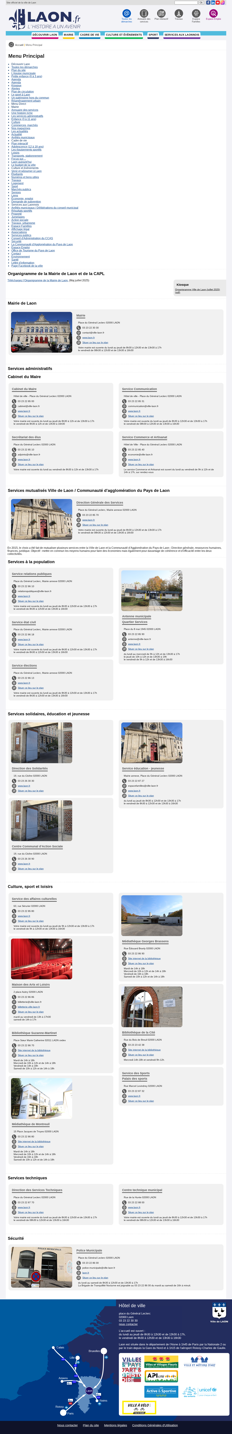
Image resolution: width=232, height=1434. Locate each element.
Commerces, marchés (24, 125)
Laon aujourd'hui (21, 161)
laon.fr (85, 1272)
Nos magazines (20, 128)
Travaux (16, 180)
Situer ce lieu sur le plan (95, 342)
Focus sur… (18, 158)
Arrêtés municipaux (23, 137)
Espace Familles (21, 226)
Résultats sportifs (21, 210)
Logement (17, 183)
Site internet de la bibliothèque (34, 1050)
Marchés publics (21, 189)
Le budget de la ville (23, 165)
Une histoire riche (22, 113)
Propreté (16, 213)
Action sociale (19, 220)
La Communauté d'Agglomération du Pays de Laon (42, 244)
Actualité (16, 134)
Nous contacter (67, 1425)
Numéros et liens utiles (25, 177)
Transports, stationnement (26, 155)
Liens (14, 195)
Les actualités (19, 131)
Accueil (19, 45)
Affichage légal (20, 229)
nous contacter (128, 1324)
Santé (15, 259)
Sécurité (16, 241)
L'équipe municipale (23, 73)
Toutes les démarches (24, 67)
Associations (19, 232)
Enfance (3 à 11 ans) (23, 119)
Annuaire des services (24, 109)
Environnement (20, 256)
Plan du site (18, 70)
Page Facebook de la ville (27, 265)
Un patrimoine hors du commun (30, 97)
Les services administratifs (27, 116)
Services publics (21, 235)
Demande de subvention (26, 201)
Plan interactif (19, 143)
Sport (153, 34)
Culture (15, 122)
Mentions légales (115, 1425)
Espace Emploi (20, 247)
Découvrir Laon (45, 34)
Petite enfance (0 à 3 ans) (26, 76)
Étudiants (17, 174)
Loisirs (15, 152)
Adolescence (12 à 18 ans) (27, 146)
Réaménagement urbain (26, 100)
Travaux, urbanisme (23, 223)
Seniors (16, 192)
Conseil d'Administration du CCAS (32, 238)
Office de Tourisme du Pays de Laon (33, 250)
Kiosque (16, 85)
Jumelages (18, 216)
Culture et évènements (124, 34)
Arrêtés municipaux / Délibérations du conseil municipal (44, 207)
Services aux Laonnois (182, 34)
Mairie (68, 34)
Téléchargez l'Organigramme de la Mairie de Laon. (37, 280)
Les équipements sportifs (26, 149)
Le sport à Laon (20, 94)
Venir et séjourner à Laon (26, 171)
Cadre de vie (89, 34)
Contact (16, 253)
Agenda (16, 79)
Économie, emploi (22, 198)
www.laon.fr (88, 337)
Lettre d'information (22, 262)
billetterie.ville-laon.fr (29, 1006)
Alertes (15, 88)
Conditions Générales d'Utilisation (155, 1425)
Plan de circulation (22, 91)
